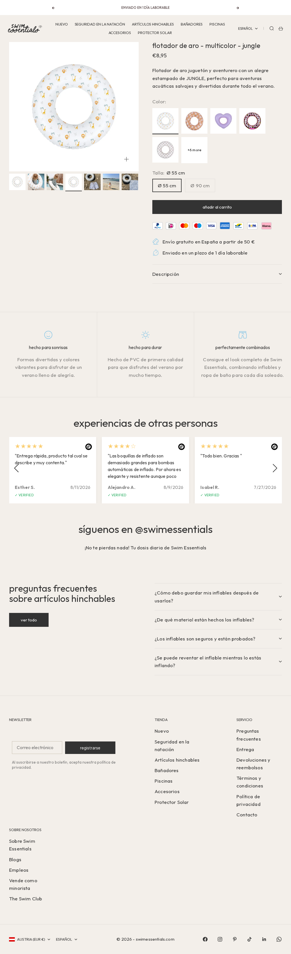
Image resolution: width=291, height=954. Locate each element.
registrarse (90, 747)
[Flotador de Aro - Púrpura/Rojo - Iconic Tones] (223, 121)
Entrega (245, 749)
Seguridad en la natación (100, 24)
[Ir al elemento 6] (111, 182)
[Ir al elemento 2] (36, 182)
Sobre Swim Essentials (22, 845)
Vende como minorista (23, 884)
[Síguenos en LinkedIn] (264, 939)
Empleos (18, 870)
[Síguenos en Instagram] (220, 939)
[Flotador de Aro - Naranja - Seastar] (194, 121)
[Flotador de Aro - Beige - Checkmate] (165, 150)
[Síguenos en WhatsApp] (279, 939)
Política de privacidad (248, 800)
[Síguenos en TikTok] (249, 939)
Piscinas (217, 24)
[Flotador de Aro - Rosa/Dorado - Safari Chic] (252, 121)
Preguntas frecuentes (248, 734)
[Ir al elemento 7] (130, 182)
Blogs (15, 859)
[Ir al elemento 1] (17, 182)
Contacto (246, 815)
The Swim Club (25, 899)
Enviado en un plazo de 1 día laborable (205, 253)
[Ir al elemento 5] (92, 182)
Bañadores (192, 24)
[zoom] (126, 159)
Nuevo (61, 24)
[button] (16, 468)
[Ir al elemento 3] (55, 182)
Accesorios (120, 32)
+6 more (194, 150)
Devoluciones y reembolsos (253, 763)
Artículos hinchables (153, 24)
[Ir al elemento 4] (73, 182)
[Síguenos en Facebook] (205, 939)
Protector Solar (155, 32)
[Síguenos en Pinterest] (235, 939)
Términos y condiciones (249, 782)
